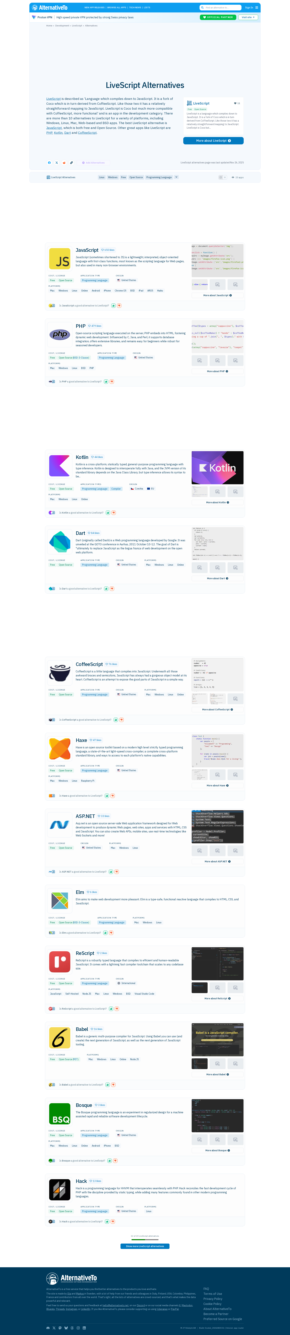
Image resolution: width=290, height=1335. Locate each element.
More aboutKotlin (216, 502)
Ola (69, 1293)
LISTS (147, 8)
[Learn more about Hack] (59, 1189)
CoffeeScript (87, 132)
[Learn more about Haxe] (59, 748)
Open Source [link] (136, 177)
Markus (80, 1293)
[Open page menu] (256, 7)
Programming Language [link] (159, 177)
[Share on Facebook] (49, 163)
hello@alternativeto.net (116, 1305)
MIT (75, 1059)
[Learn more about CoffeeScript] (59, 672)
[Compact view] (225, 177)
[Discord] (48, 1328)
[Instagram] (78, 1328)
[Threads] (72, 1328)
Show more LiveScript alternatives (145, 1246)
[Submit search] (202, 7)
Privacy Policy (212, 1299)
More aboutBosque (216, 1150)
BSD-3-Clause (80, 357)
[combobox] (220, 7)
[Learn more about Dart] (59, 541)
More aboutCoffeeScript (216, 709)
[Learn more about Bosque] (59, 1113)
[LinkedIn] (84, 1328)
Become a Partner (216, 1314)
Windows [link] (112, 177)
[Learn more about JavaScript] (59, 258)
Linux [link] (101, 177)
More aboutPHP (216, 371)
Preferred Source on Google (222, 1319)
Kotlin (58, 132)
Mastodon (187, 1305)
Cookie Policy (212, 1304)
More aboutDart (216, 578)
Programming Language (94, 280)
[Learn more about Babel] (59, 1037)
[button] (108, 250)
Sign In (249, 7)
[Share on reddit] (64, 163)
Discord (141, 1305)
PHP (49, 132)
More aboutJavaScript (215, 295)
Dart (67, 132)
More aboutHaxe (216, 785)
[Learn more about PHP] (59, 334)
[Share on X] (57, 163)
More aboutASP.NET (216, 861)
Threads (60, 1309)
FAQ (206, 1289)
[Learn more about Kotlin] (59, 465)
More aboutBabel (216, 1074)
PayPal (175, 1309)
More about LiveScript (211, 141)
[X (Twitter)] (54, 1328)
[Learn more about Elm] (59, 900)
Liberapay (162, 1309)
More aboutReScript (216, 998)
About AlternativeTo (217, 1309)
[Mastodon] (60, 1328)
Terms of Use (212, 1294)
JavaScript (54, 128)
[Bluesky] (66, 1328)
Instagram (71, 1309)
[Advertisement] (145, 51)
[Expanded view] (221, 177)
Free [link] (123, 177)
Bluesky (50, 1309)
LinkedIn (85, 1309)
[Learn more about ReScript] (59, 961)
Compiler (116, 488)
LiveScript (53, 98)
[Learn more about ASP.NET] (59, 824)
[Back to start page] (54, 8)
